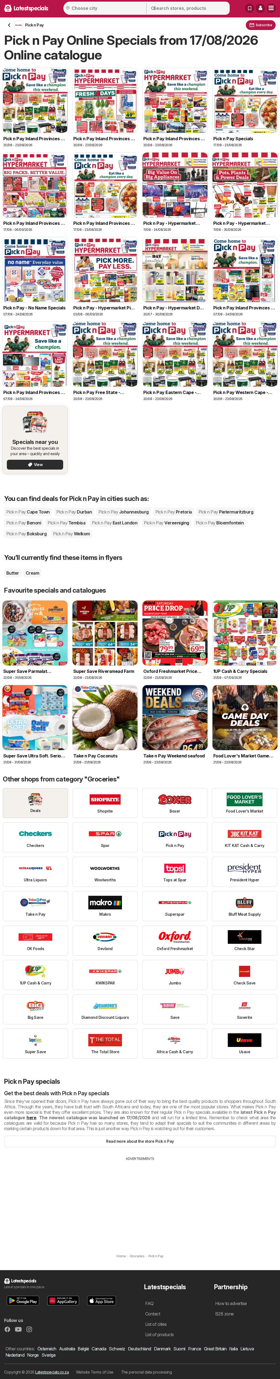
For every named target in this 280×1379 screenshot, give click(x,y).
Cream (32, 573)
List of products (159, 1334)
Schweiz (117, 1348)
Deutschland (139, 1348)
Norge (33, 1355)
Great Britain (215, 1348)
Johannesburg (123, 512)
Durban (74, 512)
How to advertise (231, 1303)
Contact (152, 1314)
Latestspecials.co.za (52, 1372)
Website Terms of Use (94, 1372)
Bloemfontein (220, 523)
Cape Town (28, 512)
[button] (260, 8)
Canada (99, 1348)
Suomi (179, 1348)
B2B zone (224, 1314)
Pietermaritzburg (226, 512)
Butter (12, 573)
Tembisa (66, 523)
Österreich (46, 1348)
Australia (67, 1348)
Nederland (14, 1355)
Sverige (49, 1355)
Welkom (71, 533)
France (194, 1348)
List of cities (156, 1324)
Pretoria (173, 512)
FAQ (149, 1303)
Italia (233, 1348)
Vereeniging (166, 523)
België (83, 1348)
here (31, 1117)
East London (114, 523)
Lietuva (247, 1348)
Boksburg (26, 533)
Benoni (23, 523)
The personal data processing (146, 1372)
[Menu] (271, 8)
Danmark (162, 1348)
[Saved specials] (249, 8)
